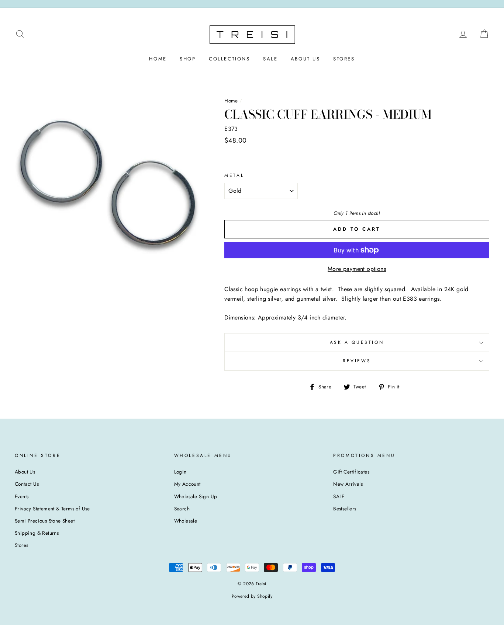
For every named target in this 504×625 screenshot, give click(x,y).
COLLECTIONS (229, 58)
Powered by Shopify (252, 596)
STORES (344, 58)
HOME (157, 58)
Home (231, 100)
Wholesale (185, 520)
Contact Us (27, 484)
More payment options (357, 269)
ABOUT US (305, 58)
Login (180, 471)
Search (182, 508)
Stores (21, 545)
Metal (234, 175)
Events (21, 496)
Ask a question (357, 342)
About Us (25, 471)
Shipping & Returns (37, 533)
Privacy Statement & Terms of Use (52, 508)
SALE (270, 58)
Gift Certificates (351, 471)
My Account (187, 484)
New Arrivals (348, 484)
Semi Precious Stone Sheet (45, 520)
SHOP (188, 58)
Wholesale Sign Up (195, 496)
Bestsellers (344, 508)
